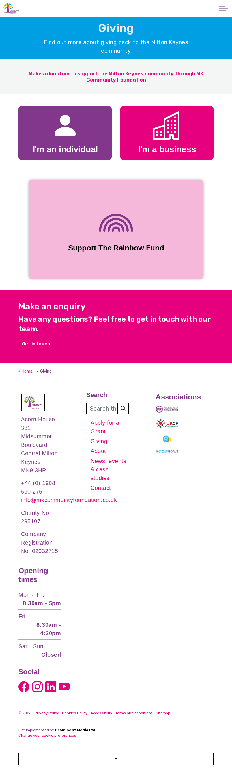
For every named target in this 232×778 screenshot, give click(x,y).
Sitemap (163, 713)
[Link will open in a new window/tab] (24, 686)
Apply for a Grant (105, 427)
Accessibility (101, 713)
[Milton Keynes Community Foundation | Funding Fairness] (11, 8)
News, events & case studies (108, 469)
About (98, 451)
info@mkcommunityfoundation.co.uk (69, 500)
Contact (101, 488)
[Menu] (223, 8)
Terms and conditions (134, 713)
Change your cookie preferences (47, 735)
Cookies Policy (74, 713)
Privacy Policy (47, 713)
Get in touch (36, 344)
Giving (99, 441)
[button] (123, 408)
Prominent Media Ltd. (75, 730)
